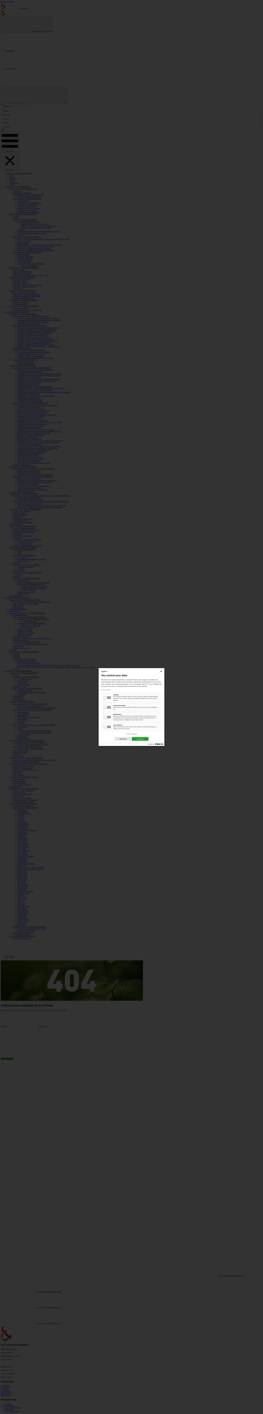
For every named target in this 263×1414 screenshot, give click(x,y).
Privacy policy (106, 690)
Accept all (140, 739)
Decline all (122, 739)
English (104, 671)
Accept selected (131, 734)
